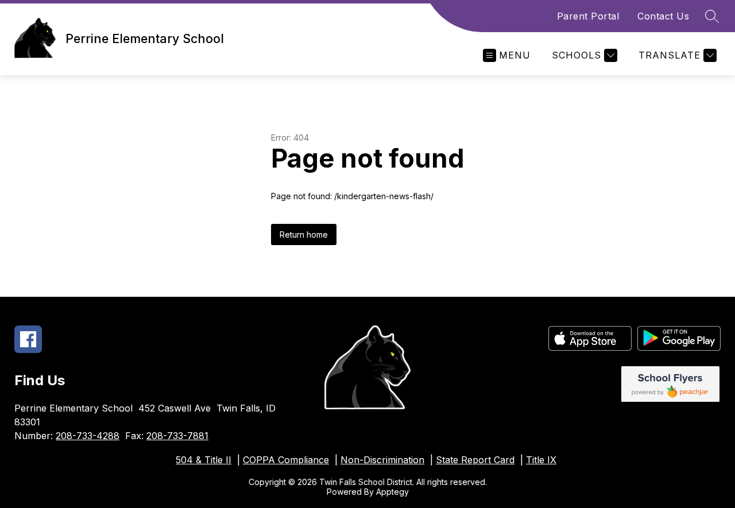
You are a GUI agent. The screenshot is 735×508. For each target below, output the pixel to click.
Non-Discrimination (382, 460)
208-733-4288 (87, 435)
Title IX (541, 460)
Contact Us (663, 16)
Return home (304, 234)
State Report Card (475, 460)
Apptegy (392, 492)
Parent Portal (588, 16)
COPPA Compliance (286, 460)
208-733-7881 (177, 435)
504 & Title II (203, 460)
